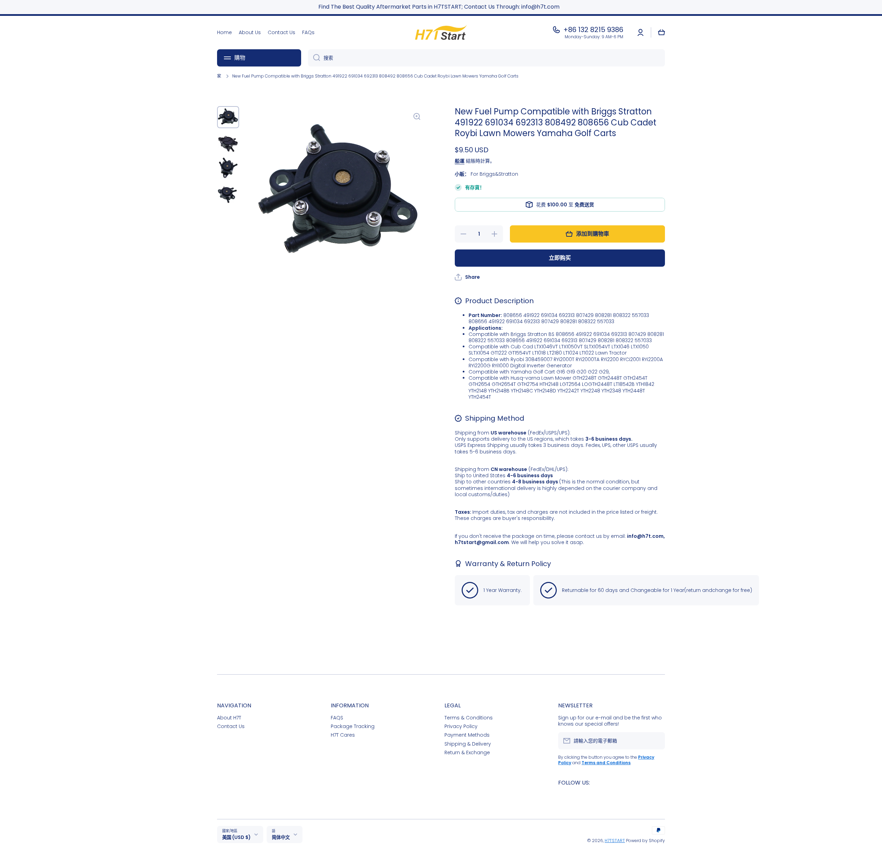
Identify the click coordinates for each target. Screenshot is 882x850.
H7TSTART (615, 840)
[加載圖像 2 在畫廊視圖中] (228, 143)
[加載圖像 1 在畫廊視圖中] (228, 117)
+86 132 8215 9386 (593, 29)
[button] (661, 32)
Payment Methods (467, 734)
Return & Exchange (467, 752)
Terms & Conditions (468, 717)
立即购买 (560, 258)
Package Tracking (353, 726)
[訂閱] (656, 740)
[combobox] (486, 57)
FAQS (337, 717)
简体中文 (281, 837)
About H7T (229, 717)
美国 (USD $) (236, 837)
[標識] (441, 32)
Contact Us (231, 726)
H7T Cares (343, 734)
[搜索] (314, 57)
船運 (459, 161)
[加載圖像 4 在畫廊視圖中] (228, 194)
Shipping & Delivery (467, 743)
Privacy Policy (461, 726)
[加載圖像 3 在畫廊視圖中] (228, 168)
